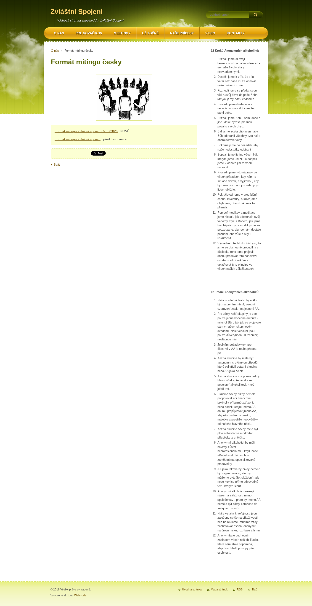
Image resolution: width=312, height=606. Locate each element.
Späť (57, 164)
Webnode (80, 595)
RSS (240, 589)
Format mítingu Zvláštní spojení (77, 139)
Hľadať (256, 14)
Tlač (254, 589)
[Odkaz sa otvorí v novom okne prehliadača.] (124, 98)
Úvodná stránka (192, 589)
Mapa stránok (219, 589)
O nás (55, 50)
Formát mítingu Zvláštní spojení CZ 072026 (86, 131)
